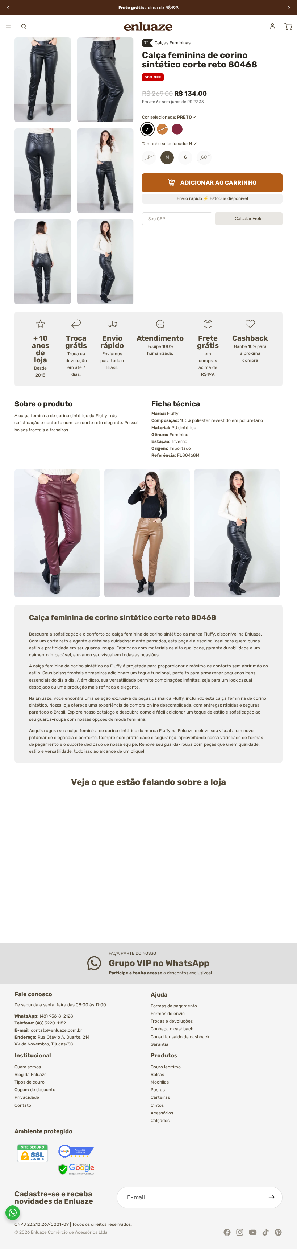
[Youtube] (252, 1232)
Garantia (159, 1044)
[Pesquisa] (24, 26)
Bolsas (157, 1074)
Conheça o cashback (172, 1028)
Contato (22, 1105)
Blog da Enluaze (30, 1074)
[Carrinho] (288, 26)
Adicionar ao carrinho (218, 182)
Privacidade (26, 1097)
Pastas (158, 1089)
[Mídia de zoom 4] (105, 170)
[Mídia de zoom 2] (105, 79)
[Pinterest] (278, 1232)
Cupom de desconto (34, 1089)
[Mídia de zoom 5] (42, 261)
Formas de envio (168, 1013)
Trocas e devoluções (172, 1021)
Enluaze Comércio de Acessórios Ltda (69, 1232)
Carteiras (160, 1097)
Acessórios (162, 1113)
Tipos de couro (29, 1082)
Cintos (157, 1105)
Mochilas (160, 1082)
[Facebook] (227, 1232)
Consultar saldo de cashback (180, 1036)
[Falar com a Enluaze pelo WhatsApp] (12, 1212)
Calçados (160, 1120)
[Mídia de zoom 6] (105, 261)
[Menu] (8, 26)
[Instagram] (239, 1232)
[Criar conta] (271, 1197)
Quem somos (27, 1066)
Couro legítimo (166, 1066)
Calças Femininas (173, 42)
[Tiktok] (265, 1232)
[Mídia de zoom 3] (42, 170)
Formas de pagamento (174, 1005)
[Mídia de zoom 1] (42, 79)
